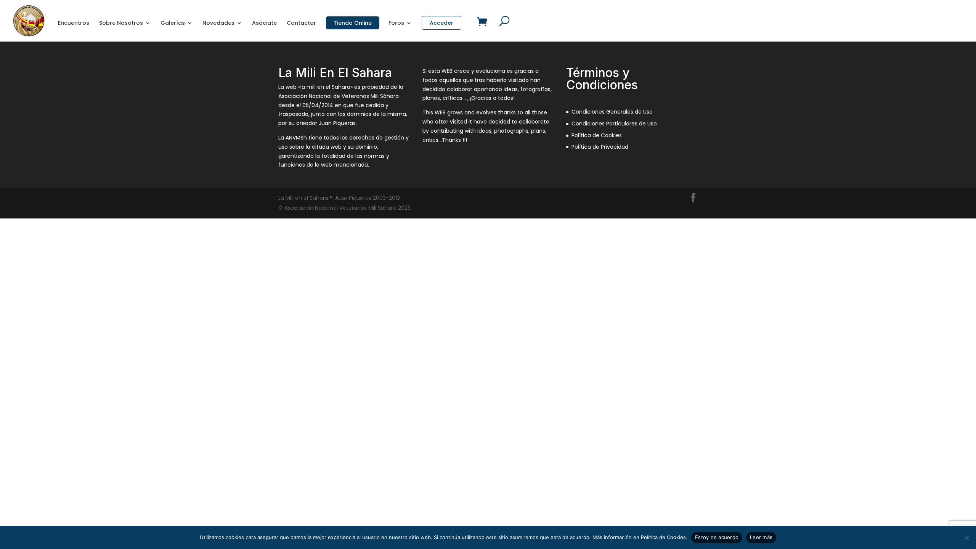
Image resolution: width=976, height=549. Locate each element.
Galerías (173, 23)
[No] (966, 537)
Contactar (301, 23)
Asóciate (264, 23)
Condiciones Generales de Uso (612, 112)
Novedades (218, 23)
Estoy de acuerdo (716, 537)
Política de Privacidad (599, 147)
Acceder (441, 23)
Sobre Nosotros (121, 23)
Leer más (761, 537)
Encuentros (73, 23)
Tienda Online (353, 23)
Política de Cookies (596, 135)
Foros (396, 23)
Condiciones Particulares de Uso (614, 123)
